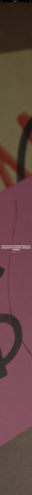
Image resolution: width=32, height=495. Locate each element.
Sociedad (15, 252)
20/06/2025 (11, 252)
